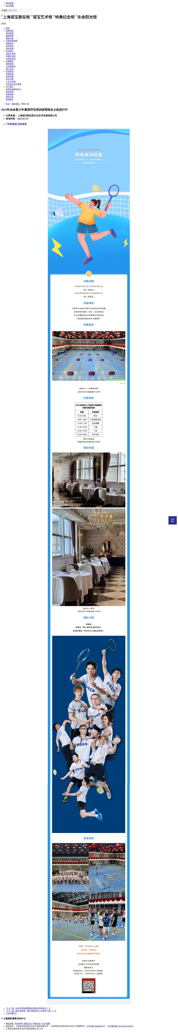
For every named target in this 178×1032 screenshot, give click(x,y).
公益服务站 (10, 66)
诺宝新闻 (10, 33)
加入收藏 (10, 6)
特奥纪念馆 (10, 56)
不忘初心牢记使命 (13, 84)
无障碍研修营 (11, 41)
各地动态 (10, 46)
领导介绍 (10, 97)
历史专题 (10, 79)
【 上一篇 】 (28, 1008)
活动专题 (10, 48)
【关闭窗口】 (11, 1013)
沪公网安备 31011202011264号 (120, 1026)
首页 (8, 28)
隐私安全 (28, 1024)
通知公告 (10, 38)
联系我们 (10, 99)
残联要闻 (10, 36)
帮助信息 (37, 1024)
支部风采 (10, 71)
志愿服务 (10, 61)
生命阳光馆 (10, 59)
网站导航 (10, 3)
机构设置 (10, 94)
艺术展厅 (10, 51)
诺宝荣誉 (10, 92)
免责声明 (19, 1024)
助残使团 (10, 64)
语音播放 (172, 520)
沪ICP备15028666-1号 (96, 1026)
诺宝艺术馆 (10, 54)
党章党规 (10, 76)
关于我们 (10, 87)
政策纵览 (10, 43)
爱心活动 (10, 69)
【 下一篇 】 (31, 1011)
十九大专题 (10, 82)
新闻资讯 (10, 31)
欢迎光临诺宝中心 (13, 89)
